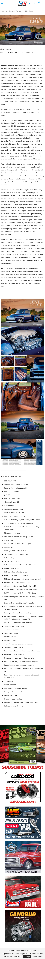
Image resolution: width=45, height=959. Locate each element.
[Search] (42, 3)
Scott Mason (12, 52)
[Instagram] (34, 3)
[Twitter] (32, 3)
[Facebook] (29, 3)
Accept (27, 957)
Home (2, 11)
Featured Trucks (15, 11)
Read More (37, 956)
